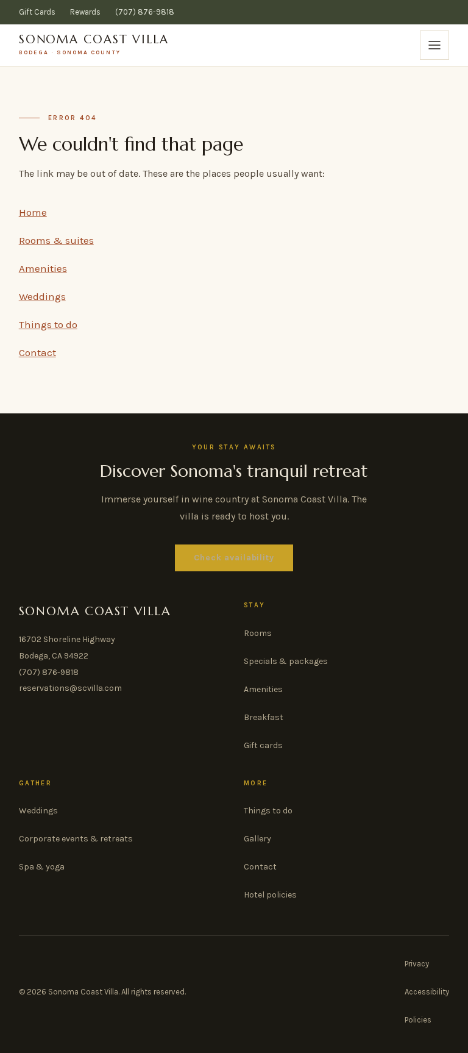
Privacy (417, 963)
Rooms (258, 633)
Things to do (48, 324)
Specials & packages (286, 661)
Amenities (43, 268)
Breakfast (263, 717)
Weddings (42, 296)
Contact (37, 352)
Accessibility (427, 991)
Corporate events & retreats (76, 838)
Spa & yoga (42, 867)
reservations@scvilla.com (70, 688)
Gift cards (263, 745)
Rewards (85, 11)
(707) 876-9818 (144, 11)
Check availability (234, 557)
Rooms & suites (56, 240)
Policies (418, 1019)
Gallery (257, 838)
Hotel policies (270, 895)
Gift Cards (37, 11)
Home (33, 212)
